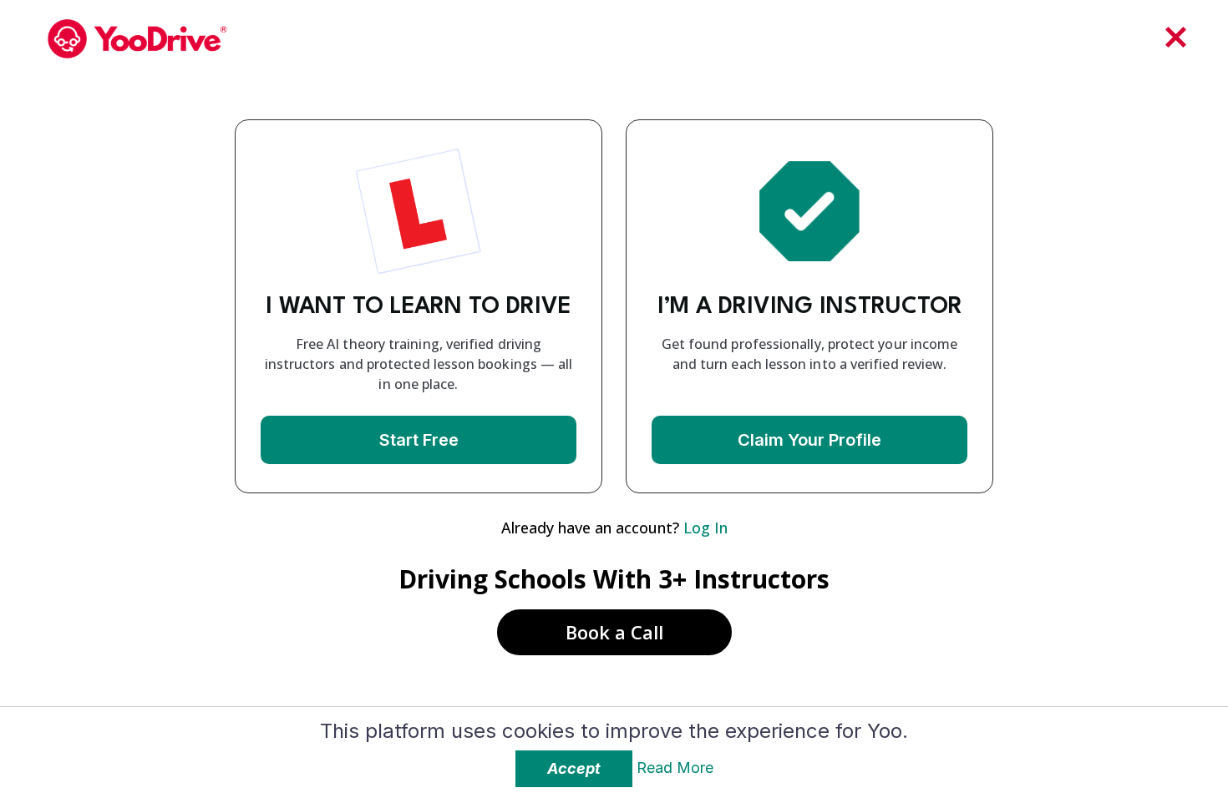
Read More (675, 767)
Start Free (419, 440)
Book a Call (614, 631)
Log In (705, 528)
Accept (574, 768)
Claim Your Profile (809, 440)
